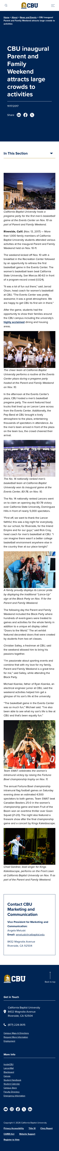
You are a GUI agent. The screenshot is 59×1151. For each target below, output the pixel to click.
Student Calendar (12, 1083)
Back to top (50, 981)
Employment (9, 1041)
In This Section (16, 153)
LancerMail (9, 1068)
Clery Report (46, 1128)
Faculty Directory (12, 1091)
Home (6, 17)
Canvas (7, 1076)
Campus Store (10, 1087)
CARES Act (9, 1134)
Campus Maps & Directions (16, 1033)
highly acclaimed (14, 322)
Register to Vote (12, 1139)
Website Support (27, 1134)
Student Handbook (12, 1080)
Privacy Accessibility (14, 1128)
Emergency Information (14, 1095)
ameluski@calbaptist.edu (30, 934)
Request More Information (16, 1037)
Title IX (32, 1128)
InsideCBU (8, 1064)
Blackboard (9, 1072)
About (15, 17)
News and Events (28, 17)
